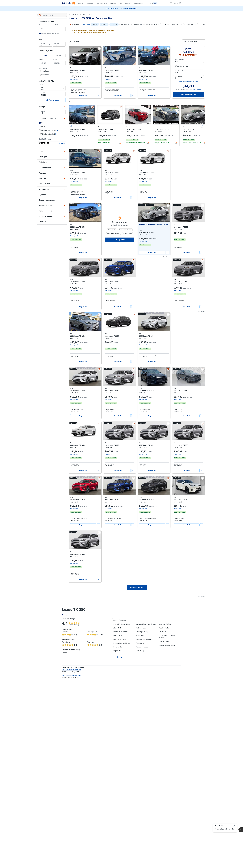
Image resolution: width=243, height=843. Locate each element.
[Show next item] (167, 213)
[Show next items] (201, 24)
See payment (74, 79)
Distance (41, 25)
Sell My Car (113, 3)
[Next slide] (202, 126)
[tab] (64, 614)
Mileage (43, 111)
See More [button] (120, 657)
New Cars (90, 3)
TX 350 (90, 14)
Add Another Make (52, 100)
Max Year (56, 43)
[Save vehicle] (99, 48)
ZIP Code (57, 25)
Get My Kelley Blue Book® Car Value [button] (188, 81)
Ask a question (119, 240)
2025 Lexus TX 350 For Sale (71, 675)
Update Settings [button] (197, 89)
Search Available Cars (188, 94)
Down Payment (179, 70)
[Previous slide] (71, 126)
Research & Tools (138, 3)
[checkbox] (44, 71)
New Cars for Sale (74, 14)
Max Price (55, 59)
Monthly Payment (179, 59)
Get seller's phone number (111, 90)
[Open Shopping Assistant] (240, 829)
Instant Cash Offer (124, 3)
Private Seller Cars (101, 3)
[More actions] (98, 95)
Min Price (41, 59)
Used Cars (81, 3)
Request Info (83, 95)
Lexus (83, 14)
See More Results (137, 587)
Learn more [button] (62, 143)
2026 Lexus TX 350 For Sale (71, 670)
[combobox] (52, 15)
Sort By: (186, 42)
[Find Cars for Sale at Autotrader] (68, 3)
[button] (171, 3)
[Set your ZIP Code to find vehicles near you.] (113, 18)
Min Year (43, 43)
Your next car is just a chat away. (121, 8)
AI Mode (152, 3)
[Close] (234, 826)
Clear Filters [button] (86, 24)
